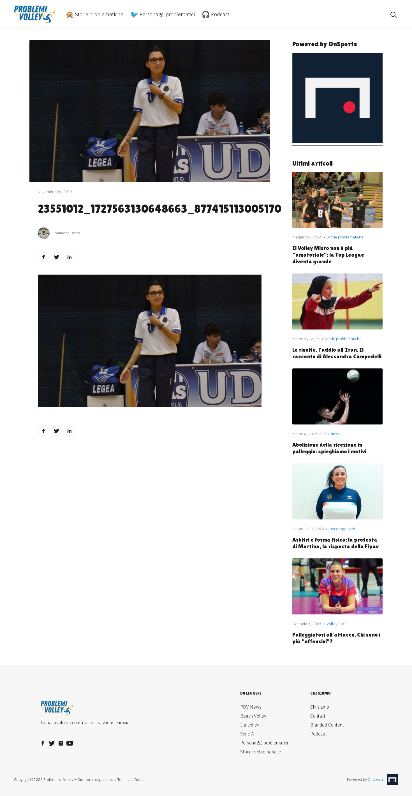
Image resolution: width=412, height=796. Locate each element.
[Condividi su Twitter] (56, 257)
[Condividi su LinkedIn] (69, 257)
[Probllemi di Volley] (35, 14)
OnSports (376, 779)
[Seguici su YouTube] (69, 741)
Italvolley (249, 725)
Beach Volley (253, 716)
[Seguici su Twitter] (51, 741)
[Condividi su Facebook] (43, 257)
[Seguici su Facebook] (42, 741)
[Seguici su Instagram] (60, 741)
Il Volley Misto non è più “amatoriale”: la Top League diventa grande (328, 254)
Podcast (219, 14)
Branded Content (327, 725)
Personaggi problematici (166, 14)
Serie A (247, 734)
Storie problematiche (98, 14)
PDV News (250, 707)
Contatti (318, 716)
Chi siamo (319, 707)
